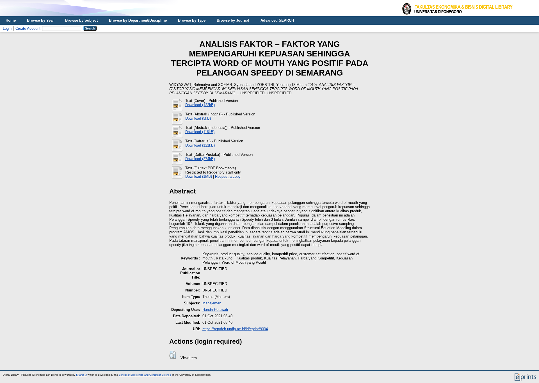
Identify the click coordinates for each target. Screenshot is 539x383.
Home (11, 20)
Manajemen (211, 303)
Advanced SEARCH (277, 20)
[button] (172, 355)
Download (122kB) (200, 105)
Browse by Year (40, 20)
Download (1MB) (198, 176)
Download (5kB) (198, 118)
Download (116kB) (199, 132)
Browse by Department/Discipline (138, 20)
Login (7, 28)
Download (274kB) (200, 159)
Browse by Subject (81, 20)
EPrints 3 (81, 374)
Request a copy (228, 176)
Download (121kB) (200, 145)
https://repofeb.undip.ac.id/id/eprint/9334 (235, 329)
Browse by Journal (233, 20)
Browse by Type (191, 20)
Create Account (27, 28)
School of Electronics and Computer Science (145, 374)
